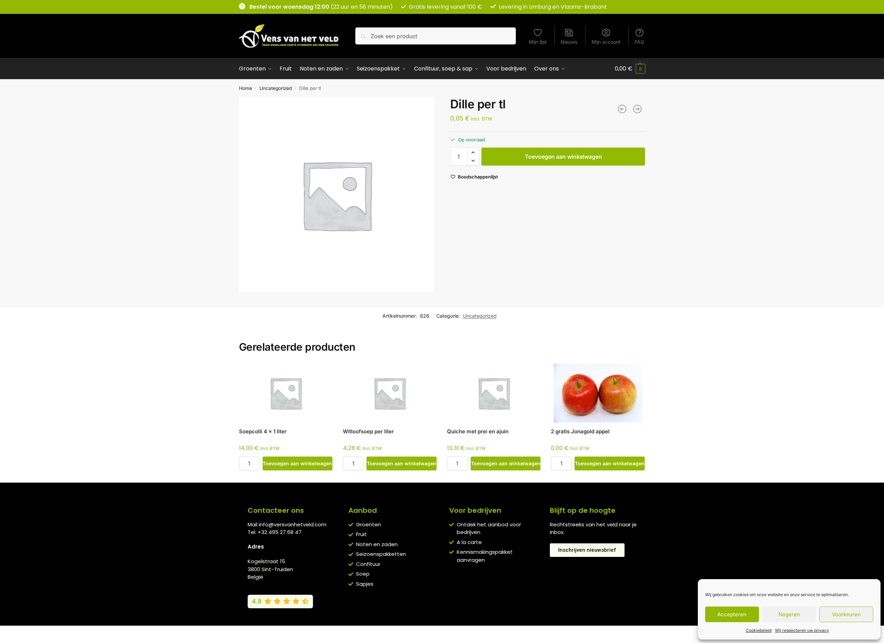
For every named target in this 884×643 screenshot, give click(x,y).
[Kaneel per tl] (622, 109)
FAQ (639, 42)
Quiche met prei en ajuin (478, 431)
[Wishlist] (322, 374)
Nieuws (569, 42)
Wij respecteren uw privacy (802, 630)
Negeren (789, 614)
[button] (630, 68)
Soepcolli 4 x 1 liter (263, 431)
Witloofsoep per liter (368, 431)
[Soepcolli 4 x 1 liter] (286, 393)
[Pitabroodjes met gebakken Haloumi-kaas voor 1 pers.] (637, 109)
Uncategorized (275, 88)
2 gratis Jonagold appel (580, 431)
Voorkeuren (846, 614)
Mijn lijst (538, 42)
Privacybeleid (432, 632)
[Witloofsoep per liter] (390, 393)
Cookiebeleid (758, 630)
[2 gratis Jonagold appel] (598, 393)
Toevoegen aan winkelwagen (563, 156)
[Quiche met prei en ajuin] (494, 393)
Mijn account (606, 42)
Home (245, 88)
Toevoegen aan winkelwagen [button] (297, 463)
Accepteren (731, 614)
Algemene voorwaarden (382, 632)
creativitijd (518, 632)
